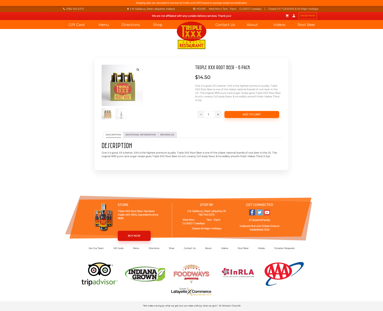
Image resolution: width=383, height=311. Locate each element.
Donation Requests (284, 248)
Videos (279, 25)
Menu (103, 25)
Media (261, 248)
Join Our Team (96, 248)
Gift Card (77, 25)
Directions (130, 25)
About (252, 25)
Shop (157, 25)
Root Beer (306, 25)
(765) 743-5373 (75, 8)
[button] (138, 69)
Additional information (141, 134)
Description (113, 134)
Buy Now (134, 235)
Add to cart (252, 114)
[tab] (113, 135)
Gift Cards (118, 248)
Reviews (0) (167, 134)
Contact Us (225, 25)
